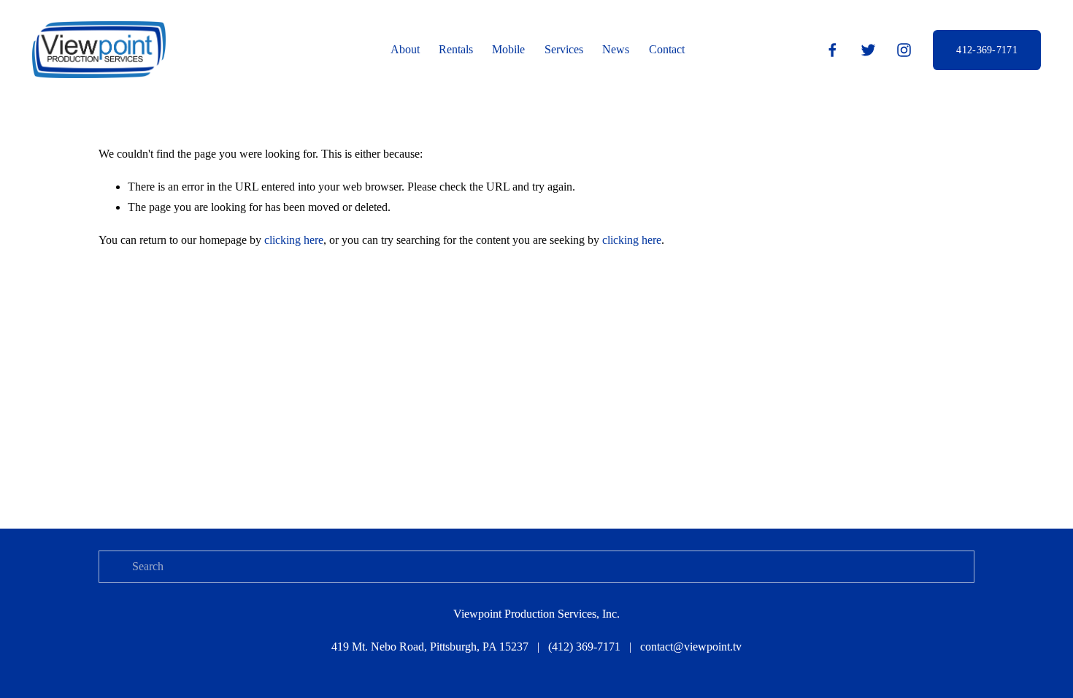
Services (564, 49)
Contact (667, 49)
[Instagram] (904, 50)
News (615, 49)
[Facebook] (832, 50)
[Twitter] (868, 50)
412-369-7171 (986, 49)
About (405, 49)
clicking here (293, 240)
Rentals (456, 49)
